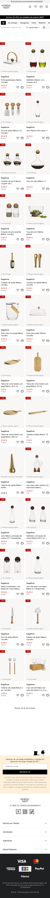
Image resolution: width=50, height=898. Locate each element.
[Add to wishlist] (18, 87)
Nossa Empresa (10, 849)
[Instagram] (25, 811)
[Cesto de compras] (41, 6)
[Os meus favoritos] (35, 6)
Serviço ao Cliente (11, 823)
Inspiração (7, 840)
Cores (34, 23)
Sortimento (8, 832)
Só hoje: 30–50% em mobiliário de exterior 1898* (25, 17)
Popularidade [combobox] (33, 27)
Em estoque (12, 23)
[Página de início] (6, 6)
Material (42, 23)
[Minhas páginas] (30, 6)
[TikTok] (31, 811)
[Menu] (47, 6)
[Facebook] (18, 811)
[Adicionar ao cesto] (22, 87)
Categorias (24, 23)
